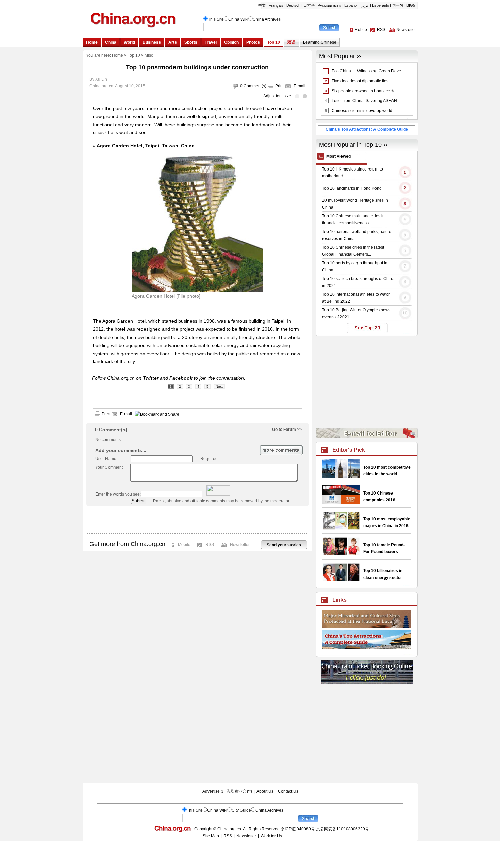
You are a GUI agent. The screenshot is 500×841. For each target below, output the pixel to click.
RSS (209, 544)
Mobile (184, 544)
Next (219, 386)
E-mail (299, 86)
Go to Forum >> (287, 429)
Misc (149, 55)
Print (279, 86)
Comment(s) (255, 86)
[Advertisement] (197, 520)
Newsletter (240, 544)
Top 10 (134, 55)
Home (117, 55)
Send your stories (284, 545)
